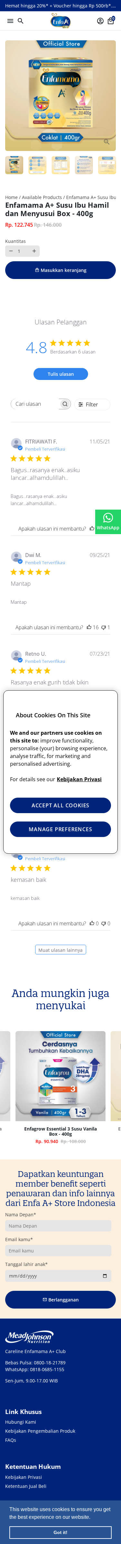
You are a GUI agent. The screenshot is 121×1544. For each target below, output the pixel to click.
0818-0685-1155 (47, 1369)
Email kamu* (19, 1239)
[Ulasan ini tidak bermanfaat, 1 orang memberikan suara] (103, 627)
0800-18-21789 (50, 1363)
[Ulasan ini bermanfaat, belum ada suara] (92, 923)
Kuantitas (15, 241)
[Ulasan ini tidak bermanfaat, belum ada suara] (103, 923)
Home (11, 197)
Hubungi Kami (20, 1422)
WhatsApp (108, 527)
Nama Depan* (20, 1214)
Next (110, 95)
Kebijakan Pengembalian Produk (40, 1431)
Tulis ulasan (61, 374)
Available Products (42, 197)
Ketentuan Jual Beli (25, 1486)
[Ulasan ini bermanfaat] (92, 528)
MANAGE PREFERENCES (60, 829)
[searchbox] (35, 404)
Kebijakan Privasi (23, 1477)
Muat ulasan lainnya (60, 950)
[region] (60, 772)
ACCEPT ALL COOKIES (60, 805)
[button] (93, 1518)
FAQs (10, 1440)
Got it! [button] (60, 1532)
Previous (10, 1090)
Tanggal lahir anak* (26, 1264)
